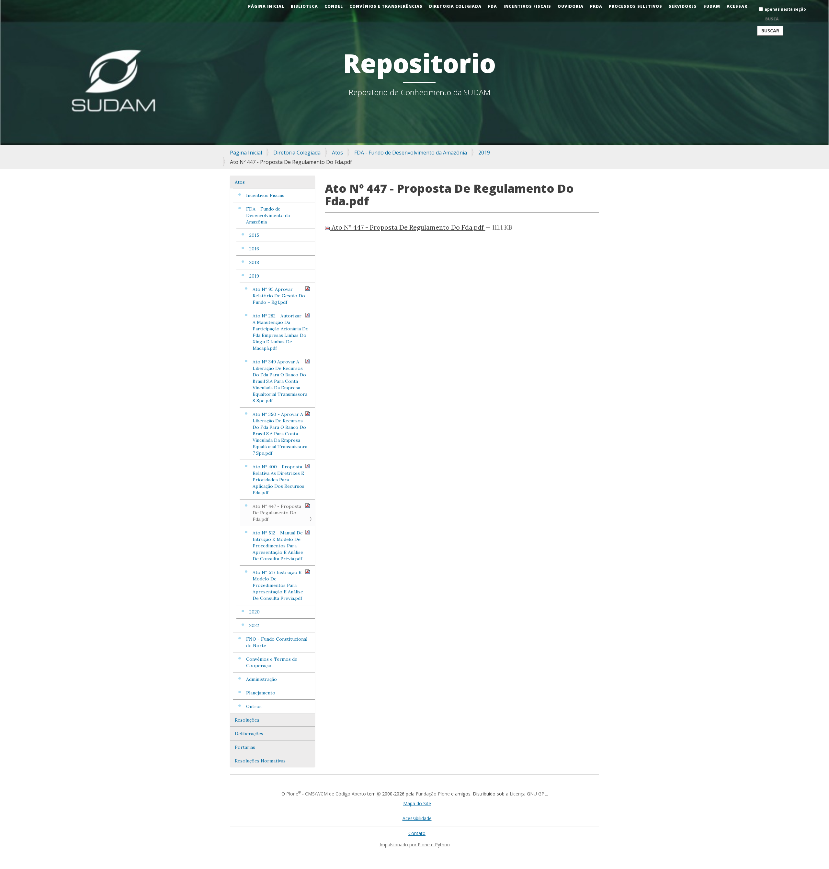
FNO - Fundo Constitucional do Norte (276, 642)
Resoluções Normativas (260, 761)
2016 (254, 249)
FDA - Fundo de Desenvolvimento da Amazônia (410, 152)
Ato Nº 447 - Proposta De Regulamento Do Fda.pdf (277, 512)
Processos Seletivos (635, 6)
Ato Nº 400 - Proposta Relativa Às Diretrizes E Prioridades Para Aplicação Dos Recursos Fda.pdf (278, 480)
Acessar (737, 6)
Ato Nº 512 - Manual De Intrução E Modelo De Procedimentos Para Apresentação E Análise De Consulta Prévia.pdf (278, 546)
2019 (484, 152)
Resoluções (247, 720)
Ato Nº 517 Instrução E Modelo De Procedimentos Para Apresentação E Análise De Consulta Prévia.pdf (278, 585)
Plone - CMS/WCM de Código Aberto (326, 794)
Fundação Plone (433, 794)
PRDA (596, 6)
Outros (254, 706)
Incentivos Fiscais (527, 6)
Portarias (245, 747)
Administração (261, 679)
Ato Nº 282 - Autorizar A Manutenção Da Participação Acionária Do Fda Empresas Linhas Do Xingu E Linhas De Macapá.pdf (281, 332)
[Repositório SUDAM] (11, 4)
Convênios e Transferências (386, 6)
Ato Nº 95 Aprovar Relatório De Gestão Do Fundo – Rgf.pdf (279, 295)
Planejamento (260, 693)
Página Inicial (266, 6)
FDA (492, 6)
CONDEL (333, 6)
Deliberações (249, 734)
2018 (254, 262)
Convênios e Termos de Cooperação (271, 662)
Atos (337, 152)
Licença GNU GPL (528, 794)
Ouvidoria (571, 6)
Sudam (711, 6)
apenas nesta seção (785, 9)
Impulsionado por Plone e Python (415, 844)
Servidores (683, 6)
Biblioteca (304, 6)
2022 (254, 625)
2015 (254, 235)
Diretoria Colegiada (455, 6)
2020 (254, 612)
